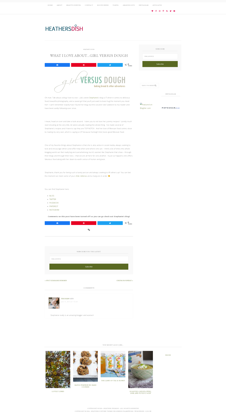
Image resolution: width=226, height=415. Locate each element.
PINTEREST (53, 206)
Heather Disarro (111, 408)
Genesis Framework (124, 411)
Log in (148, 411)
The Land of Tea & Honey (113, 381)
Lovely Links (58, 391)
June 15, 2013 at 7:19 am (69, 302)
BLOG (51, 196)
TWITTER (52, 199)
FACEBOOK (54, 203)
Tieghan (65, 298)
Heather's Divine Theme (102, 411)
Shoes (168, 355)
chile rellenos (81, 176)
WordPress (139, 411)
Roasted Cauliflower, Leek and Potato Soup (140, 392)
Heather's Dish (64, 29)
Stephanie (93, 97)
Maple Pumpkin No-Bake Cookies (85, 386)
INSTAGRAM (54, 210)
